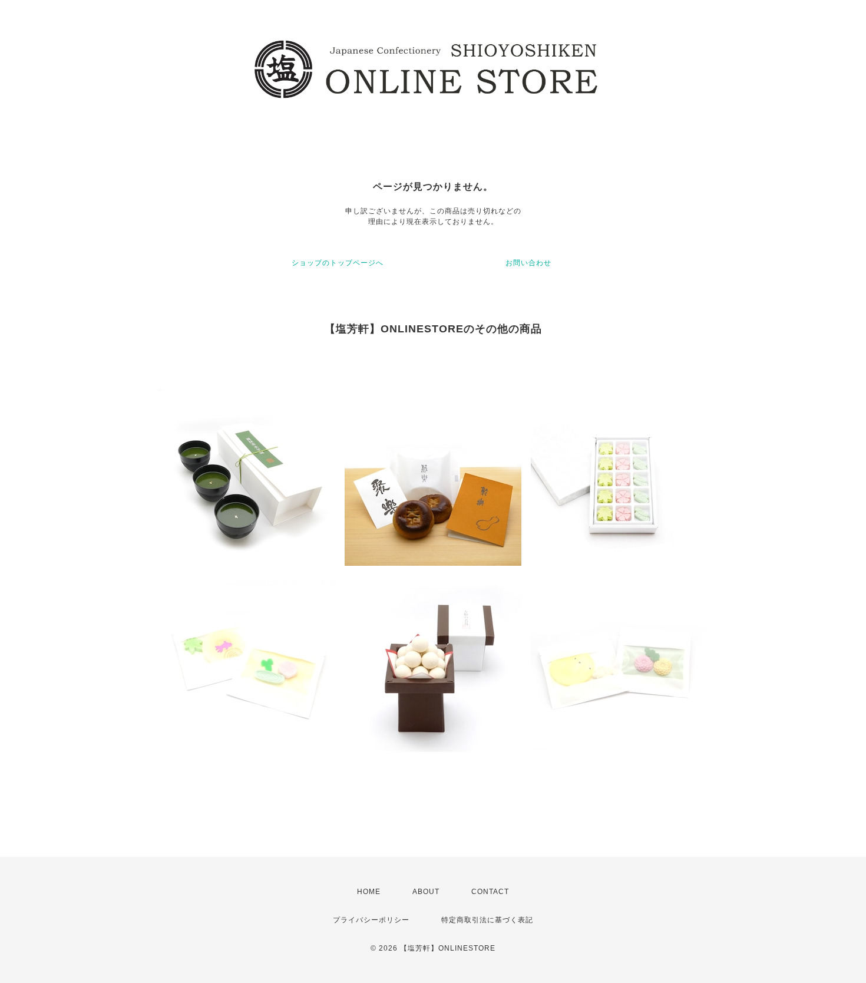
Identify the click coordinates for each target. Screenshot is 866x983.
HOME (369, 892)
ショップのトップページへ (338, 263)
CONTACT (490, 892)
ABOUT (425, 892)
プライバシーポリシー (371, 920)
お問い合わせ (528, 263)
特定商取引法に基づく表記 (487, 920)
